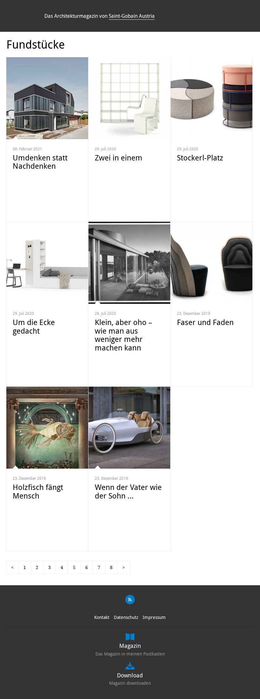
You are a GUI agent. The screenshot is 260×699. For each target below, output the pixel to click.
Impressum (154, 617)
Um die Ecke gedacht (34, 326)
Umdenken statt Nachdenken (40, 162)
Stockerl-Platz (200, 158)
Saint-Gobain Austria (132, 15)
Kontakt (101, 617)
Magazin (130, 645)
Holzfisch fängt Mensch (38, 491)
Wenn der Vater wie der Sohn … (128, 491)
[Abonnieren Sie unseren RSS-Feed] (130, 599)
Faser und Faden (205, 322)
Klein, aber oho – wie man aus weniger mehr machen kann (123, 334)
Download (130, 675)
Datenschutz (126, 617)
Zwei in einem (118, 158)
